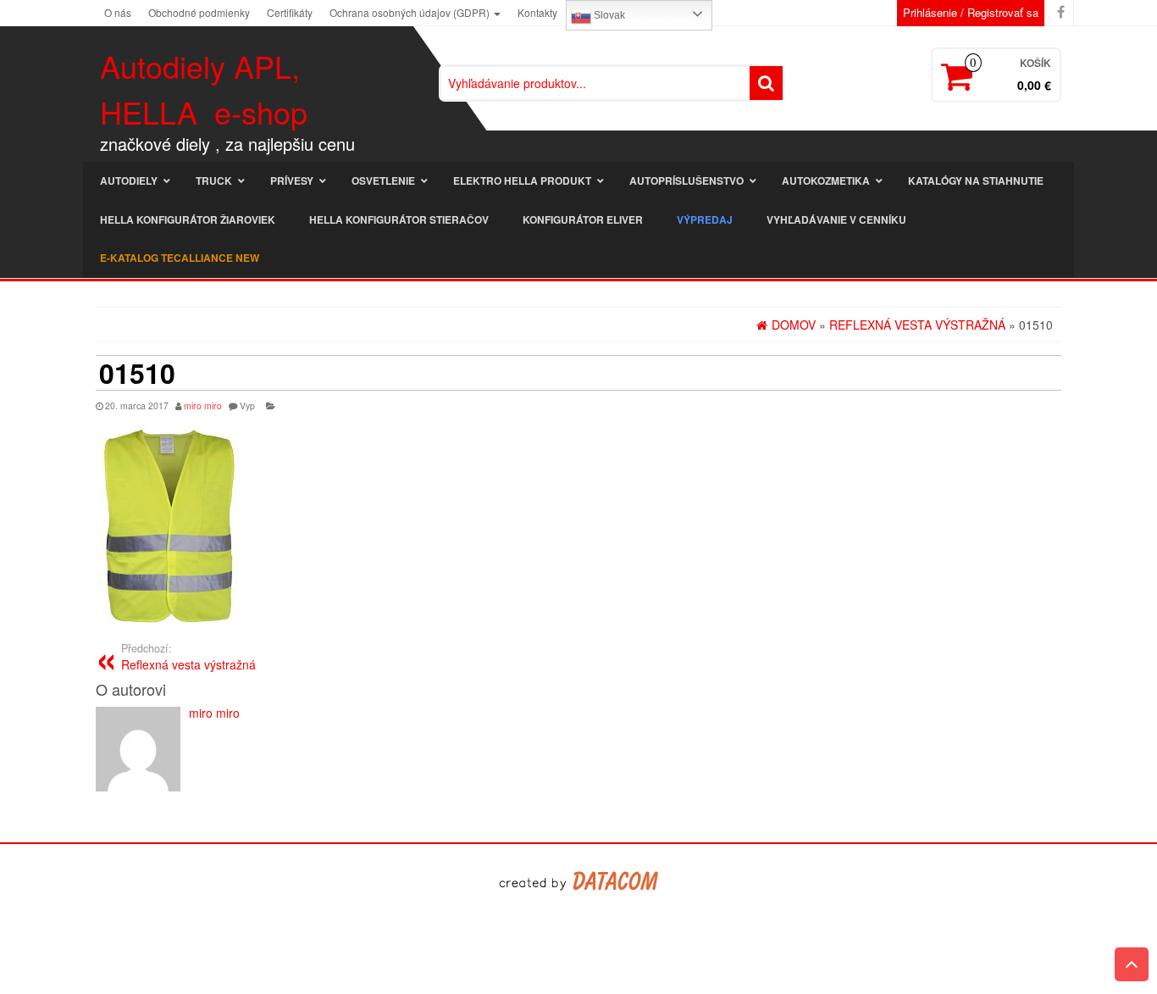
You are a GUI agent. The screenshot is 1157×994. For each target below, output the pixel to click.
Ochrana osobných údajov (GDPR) (410, 12)
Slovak (608, 15)
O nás (117, 12)
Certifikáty (290, 12)
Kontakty (537, 12)
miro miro (203, 405)
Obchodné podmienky (199, 12)
